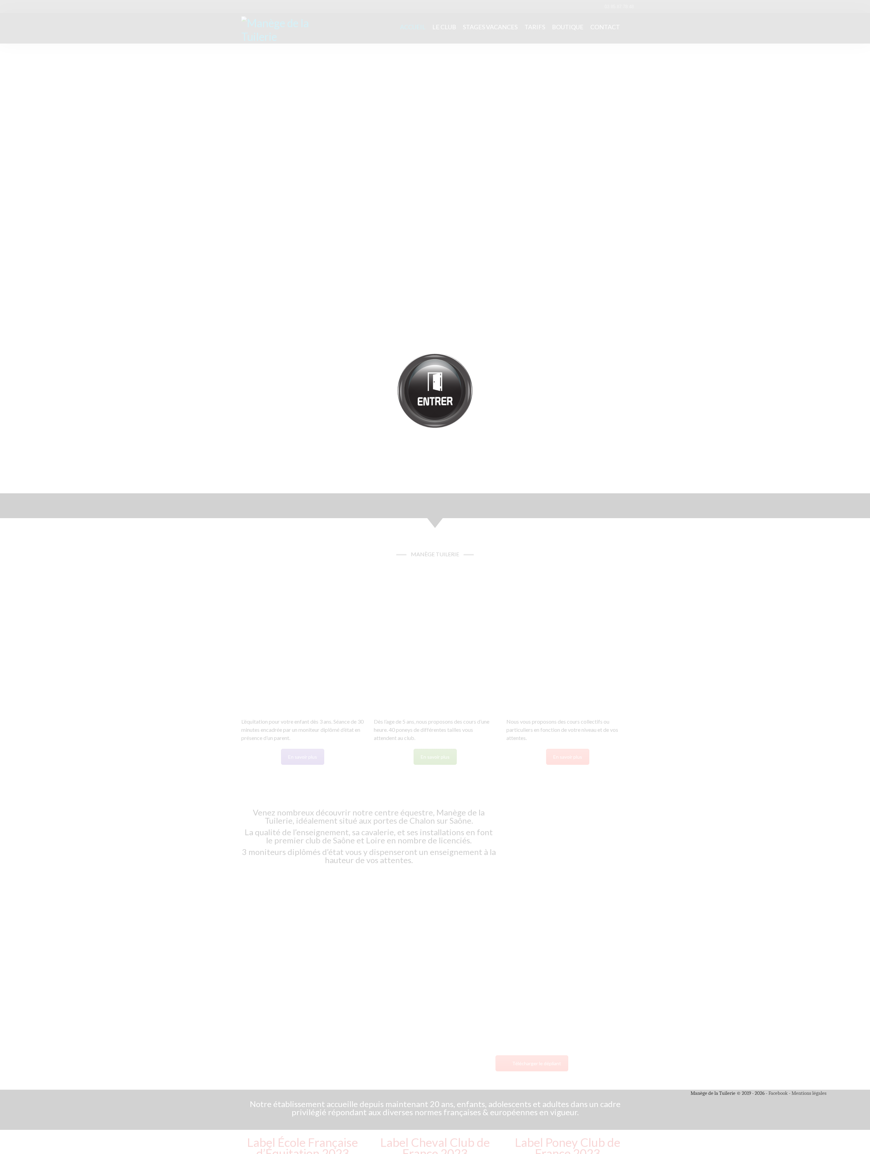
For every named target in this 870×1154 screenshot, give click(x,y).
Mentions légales (808, 1093)
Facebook (778, 1093)
